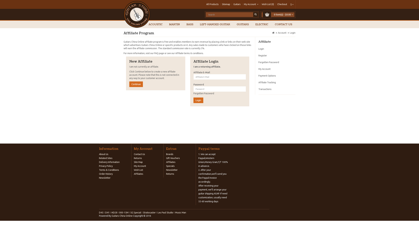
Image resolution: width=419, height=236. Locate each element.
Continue (136, 84)
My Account (264, 69)
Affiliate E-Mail (201, 72)
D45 (101, 212)
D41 (107, 212)
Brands (169, 154)
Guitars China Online (122, 216)
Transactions (265, 89)
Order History (106, 174)
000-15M (123, 212)
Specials (170, 166)
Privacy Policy (106, 166)
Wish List (138, 170)
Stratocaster (149, 212)
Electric (261, 24)
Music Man (180, 212)
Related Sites (105, 158)
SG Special (135, 212)
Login (292, 32)
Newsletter (104, 178)
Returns (138, 158)
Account (282, 32)
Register (262, 55)
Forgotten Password (203, 93)
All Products (212, 4)
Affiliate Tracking (267, 82)
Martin (174, 24)
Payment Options (267, 75)
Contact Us (283, 24)
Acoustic (156, 24)
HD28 (114, 212)
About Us (103, 154)
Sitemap (226, 4)
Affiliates (138, 174)
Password (198, 84)
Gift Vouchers (173, 158)
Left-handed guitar (215, 24)
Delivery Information (109, 162)
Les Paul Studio (165, 212)
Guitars (237, 4)
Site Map (138, 162)
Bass (189, 24)
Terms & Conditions (109, 170)
